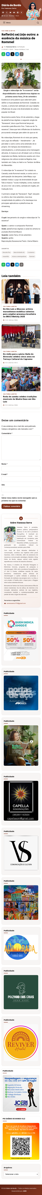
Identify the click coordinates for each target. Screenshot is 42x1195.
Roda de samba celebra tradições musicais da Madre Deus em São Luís (20, 399)
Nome (5, 464)
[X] (12, 54)
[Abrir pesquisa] (37, 23)
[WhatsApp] (3, 54)
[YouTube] (10, 12)
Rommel (31, 256)
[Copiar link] (21, 54)
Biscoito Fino (6, 252)
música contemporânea (19, 256)
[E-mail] (14, 12)
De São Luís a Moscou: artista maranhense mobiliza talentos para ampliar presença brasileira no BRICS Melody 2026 (19, 313)
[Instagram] (6, 12)
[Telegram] (17, 54)
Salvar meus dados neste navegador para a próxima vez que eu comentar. (19, 499)
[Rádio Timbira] (21, 12)
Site (3, 485)
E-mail (5, 474)
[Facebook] (3, 12)
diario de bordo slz (19, 252)
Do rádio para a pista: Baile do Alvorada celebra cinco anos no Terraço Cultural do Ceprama (19, 356)
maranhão (6, 256)
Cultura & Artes (8, 31)
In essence (31, 252)
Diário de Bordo (11, 5)
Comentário (7, 433)
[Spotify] (17, 12)
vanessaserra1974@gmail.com (16, 603)
